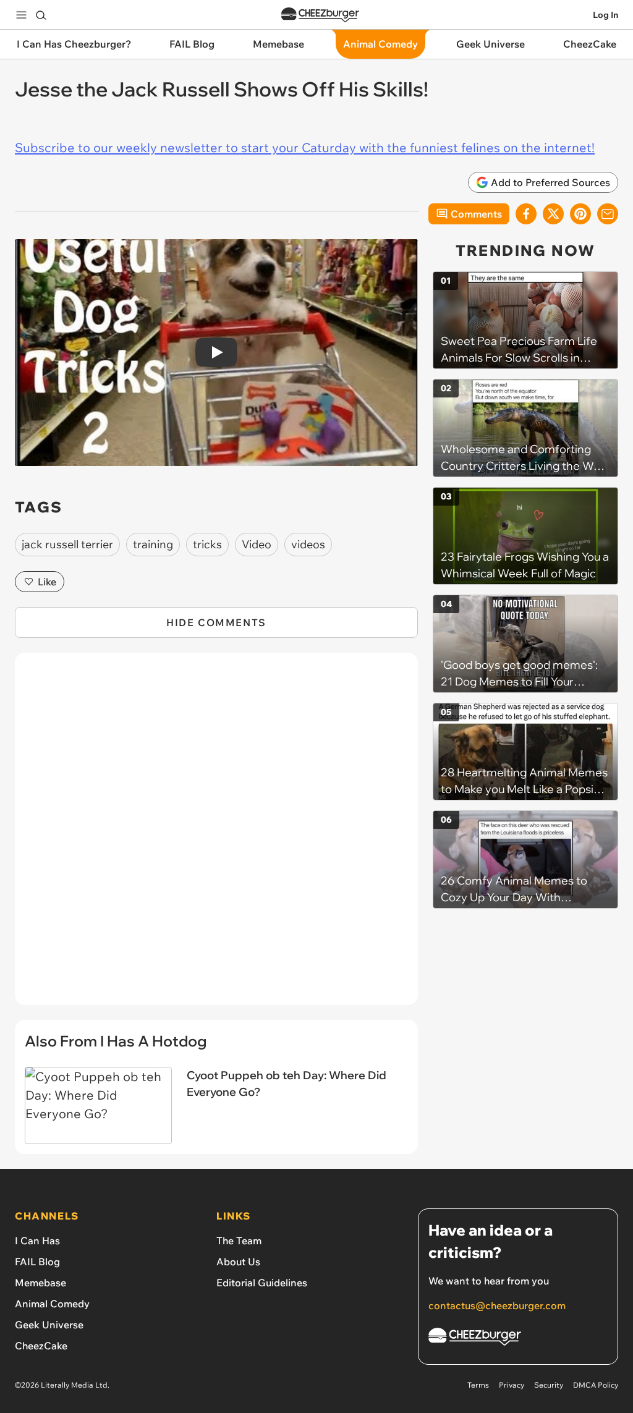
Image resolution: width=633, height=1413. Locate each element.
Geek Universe (49, 1324)
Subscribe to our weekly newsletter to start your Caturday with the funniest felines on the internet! (305, 147)
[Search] (41, 14)
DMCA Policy (595, 1385)
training (153, 544)
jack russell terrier (67, 544)
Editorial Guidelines (261, 1282)
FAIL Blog (37, 1261)
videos (308, 544)
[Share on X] (553, 213)
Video (256, 544)
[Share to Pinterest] (580, 213)
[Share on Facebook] (526, 213)
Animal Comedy (52, 1303)
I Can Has (37, 1240)
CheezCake (41, 1345)
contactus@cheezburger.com (497, 1305)
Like (47, 581)
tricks (207, 544)
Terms (478, 1385)
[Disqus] (216, 835)
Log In (605, 14)
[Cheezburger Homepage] (320, 15)
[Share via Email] (607, 213)
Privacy (511, 1385)
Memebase (40, 1282)
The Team (238, 1240)
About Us (238, 1261)
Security (548, 1385)
